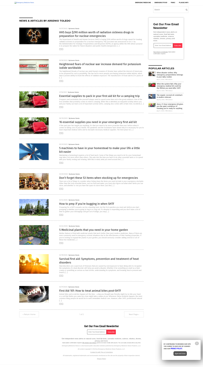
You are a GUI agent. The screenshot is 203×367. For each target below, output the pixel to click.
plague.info (183, 2)
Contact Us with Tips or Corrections (101, 352)
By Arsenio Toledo (74, 28)
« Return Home (29, 314)
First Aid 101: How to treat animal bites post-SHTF (90, 290)
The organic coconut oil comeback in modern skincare (169, 96)
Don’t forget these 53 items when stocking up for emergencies (98, 177)
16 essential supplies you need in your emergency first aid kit (98, 122)
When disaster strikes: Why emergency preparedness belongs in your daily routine (170, 75)
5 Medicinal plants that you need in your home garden (93, 229)
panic (173, 2)
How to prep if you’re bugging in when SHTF (86, 203)
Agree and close (180, 353)
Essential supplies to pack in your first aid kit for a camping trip (99, 96)
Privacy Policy (101, 359)
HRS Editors (168, 79)
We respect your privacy (89, 342)
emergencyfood (160, 2)
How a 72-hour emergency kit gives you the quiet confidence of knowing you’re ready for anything (170, 106)
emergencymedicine (143, 2)
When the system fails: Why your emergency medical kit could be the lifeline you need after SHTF (169, 86)
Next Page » (134, 314)
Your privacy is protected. (160, 52)
